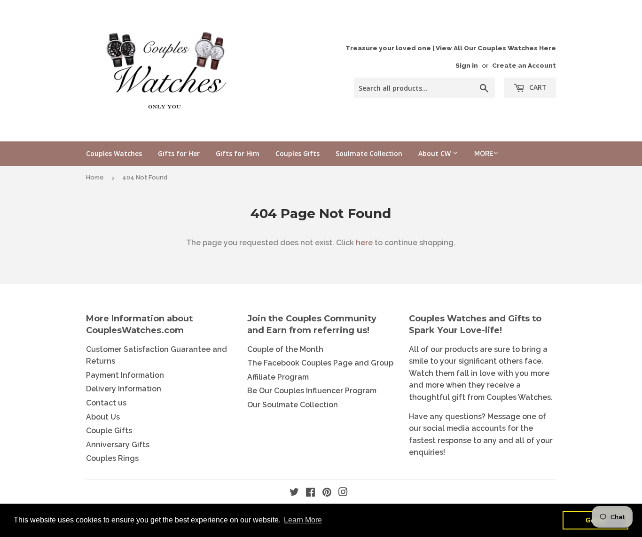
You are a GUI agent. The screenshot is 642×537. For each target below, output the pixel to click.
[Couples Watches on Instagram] (343, 493)
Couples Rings (112, 458)
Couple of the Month (285, 349)
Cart (537, 87)
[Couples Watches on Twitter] (294, 493)
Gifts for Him (237, 153)
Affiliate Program (278, 377)
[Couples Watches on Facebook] (310, 493)
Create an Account (524, 65)
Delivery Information (123, 388)
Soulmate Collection (369, 153)
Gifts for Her (179, 153)
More (483, 153)
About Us (103, 416)
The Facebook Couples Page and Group (320, 362)
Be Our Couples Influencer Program (311, 390)
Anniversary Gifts (117, 444)
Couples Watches (114, 153)
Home (95, 177)
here (364, 242)
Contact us (106, 402)
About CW (435, 153)
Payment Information (125, 375)
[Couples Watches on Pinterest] (327, 493)
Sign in (466, 65)
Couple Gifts (109, 430)
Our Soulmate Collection (292, 404)
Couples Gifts (297, 153)
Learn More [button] (303, 520)
